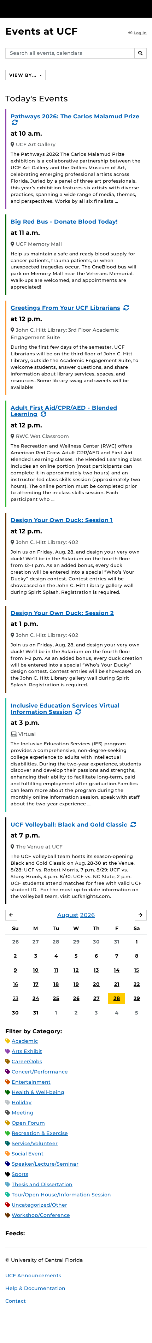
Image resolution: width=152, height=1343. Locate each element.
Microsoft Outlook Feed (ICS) (46, 1233)
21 (116, 984)
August (67, 915)
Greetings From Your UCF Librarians (65, 307)
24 (36, 998)
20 (96, 984)
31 (116, 942)
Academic (25, 1041)
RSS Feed (58, 1233)
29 (76, 942)
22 (137, 984)
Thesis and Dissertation (42, 1184)
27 (36, 942)
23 (15, 998)
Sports (20, 1174)
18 (56, 984)
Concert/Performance (40, 1072)
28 (56, 942)
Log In (140, 32)
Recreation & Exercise (40, 1133)
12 (76, 970)
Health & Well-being (38, 1092)
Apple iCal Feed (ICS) (34, 1233)
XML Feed (70, 1233)
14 (116, 970)
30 (96, 942)
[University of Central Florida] (53, 8)
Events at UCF (41, 31)
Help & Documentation (35, 1288)
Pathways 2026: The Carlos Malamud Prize (75, 116)
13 (96, 970)
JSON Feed (82, 1233)
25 (56, 998)
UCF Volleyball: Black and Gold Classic (69, 824)
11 (56, 970)
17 (36, 984)
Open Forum (28, 1123)
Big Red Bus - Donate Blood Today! (64, 221)
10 (36, 970)
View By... (23, 75)
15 (136, 970)
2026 (87, 915)
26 (15, 942)
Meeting (23, 1113)
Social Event (27, 1153)
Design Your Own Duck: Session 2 (62, 613)
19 (76, 984)
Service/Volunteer (35, 1143)
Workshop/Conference (41, 1215)
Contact (15, 1301)
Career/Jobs (27, 1061)
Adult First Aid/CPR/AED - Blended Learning (64, 411)
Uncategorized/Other (39, 1205)
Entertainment (31, 1082)
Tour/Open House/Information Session (61, 1194)
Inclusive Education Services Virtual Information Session (65, 708)
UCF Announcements (33, 1275)
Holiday (21, 1102)
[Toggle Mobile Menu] (145, 8)
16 (15, 984)
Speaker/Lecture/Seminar (45, 1164)
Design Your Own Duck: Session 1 (62, 520)
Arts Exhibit (27, 1051)
